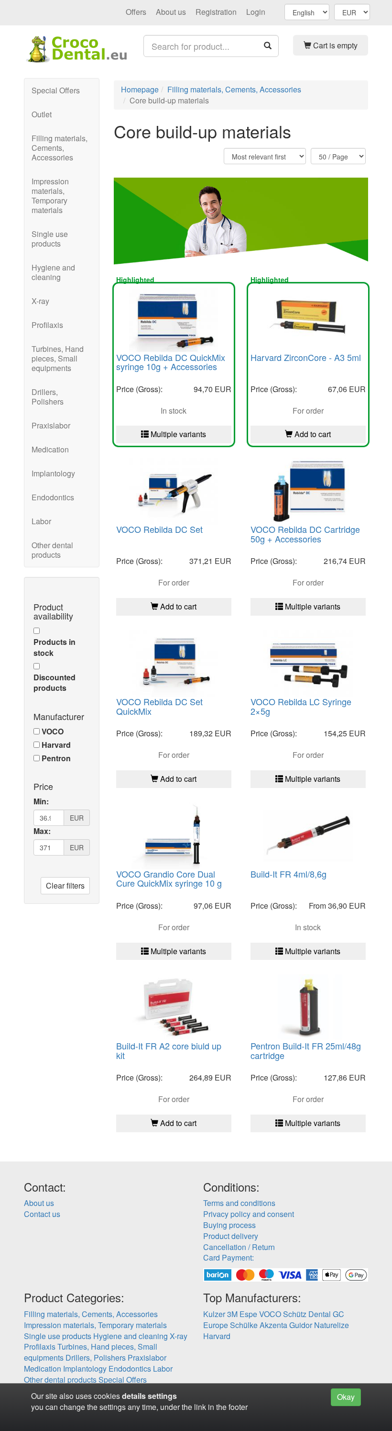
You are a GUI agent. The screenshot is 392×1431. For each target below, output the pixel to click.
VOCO (53, 731)
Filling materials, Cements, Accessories (59, 148)
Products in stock (54, 647)
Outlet (42, 114)
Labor (41, 521)
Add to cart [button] (312, 433)
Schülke (244, 1324)
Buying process (229, 1224)
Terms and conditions (239, 1202)
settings (162, 1395)
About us (171, 11)
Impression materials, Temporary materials (50, 195)
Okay (346, 1396)
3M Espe (242, 1313)
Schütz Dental (307, 1313)
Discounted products (54, 683)
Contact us (42, 1213)
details (134, 1395)
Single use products (50, 238)
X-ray (40, 300)
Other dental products (52, 550)
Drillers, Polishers (48, 396)
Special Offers (56, 90)
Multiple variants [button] (177, 433)
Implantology (53, 473)
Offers (136, 11)
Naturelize (331, 1324)
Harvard (56, 745)
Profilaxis (47, 324)
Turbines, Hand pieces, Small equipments (58, 358)
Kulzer (214, 1313)
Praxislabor (51, 425)
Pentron (56, 758)
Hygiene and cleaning (53, 272)
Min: (41, 801)
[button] (331, 45)
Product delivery (230, 1235)
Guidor (300, 1324)
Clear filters (65, 885)
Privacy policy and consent (248, 1213)
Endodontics (53, 497)
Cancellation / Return (239, 1246)
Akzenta (273, 1324)
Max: (42, 831)
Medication (50, 449)
